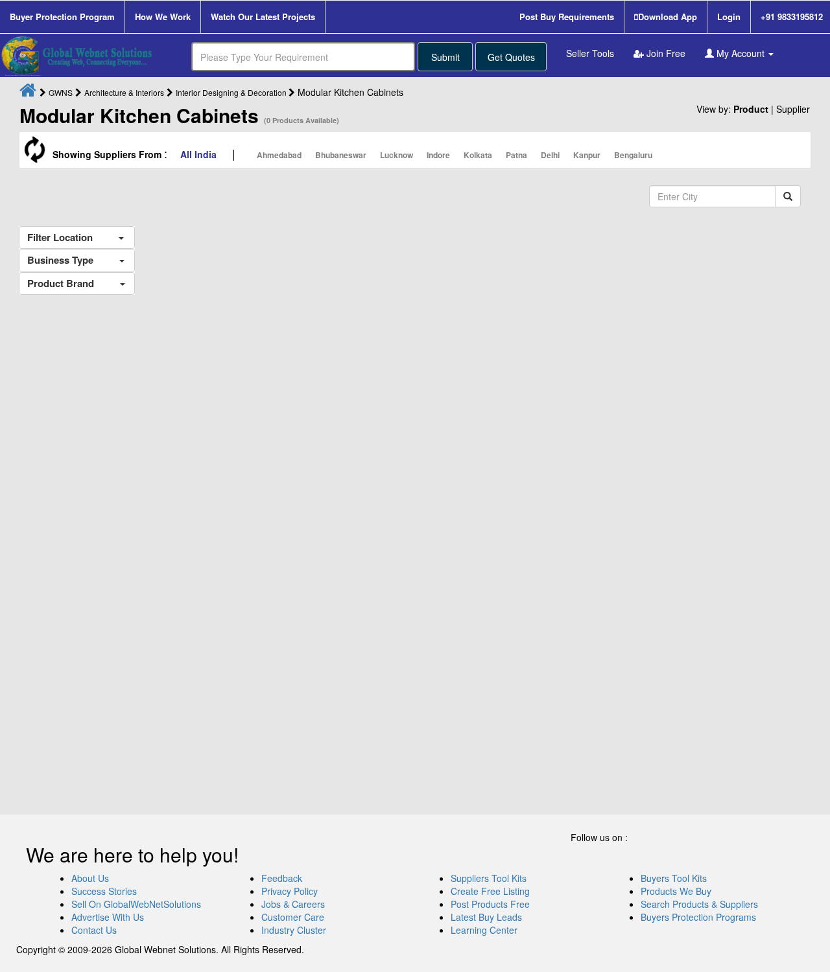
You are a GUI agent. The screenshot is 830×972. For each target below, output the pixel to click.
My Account (740, 53)
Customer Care (292, 916)
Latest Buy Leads (486, 916)
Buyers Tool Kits (674, 878)
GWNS (61, 92)
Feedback (281, 878)
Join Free (664, 53)
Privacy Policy (289, 891)
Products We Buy (676, 891)
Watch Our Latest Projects (263, 16)
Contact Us (94, 929)
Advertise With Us (107, 916)
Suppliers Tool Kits (489, 878)
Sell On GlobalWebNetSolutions (136, 903)
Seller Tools (590, 53)
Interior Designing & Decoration (232, 92)
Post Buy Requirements (566, 16)
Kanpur (586, 155)
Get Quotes (511, 57)
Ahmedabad (279, 155)
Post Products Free (490, 903)
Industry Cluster (293, 929)
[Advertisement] (79, 544)
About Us (90, 878)
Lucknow (396, 155)
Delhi (550, 155)
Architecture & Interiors (124, 92)
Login (729, 16)
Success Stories (104, 891)
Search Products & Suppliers (699, 903)
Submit (445, 57)
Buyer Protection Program (62, 16)
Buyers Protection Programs (698, 916)
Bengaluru (633, 155)
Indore (438, 155)
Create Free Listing (490, 891)
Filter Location (73, 237)
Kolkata (478, 155)
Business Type (73, 260)
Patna (516, 155)
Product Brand (73, 283)
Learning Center (484, 929)
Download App (667, 16)
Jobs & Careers (293, 903)
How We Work (163, 16)
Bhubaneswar (340, 155)
